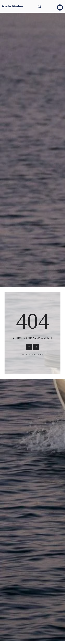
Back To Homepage (32, 354)
